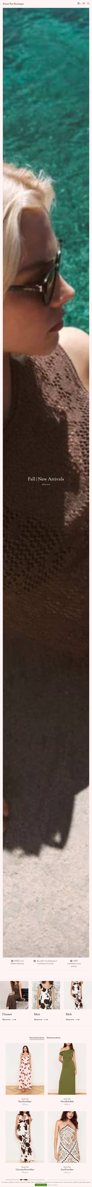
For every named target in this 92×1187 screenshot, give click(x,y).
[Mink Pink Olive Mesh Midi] (67, 1069)
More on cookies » (53, 1185)
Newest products (53, 1038)
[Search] (84, 4)
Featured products (37, 1038)
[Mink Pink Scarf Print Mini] (67, 1137)
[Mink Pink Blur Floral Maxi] (25, 1069)
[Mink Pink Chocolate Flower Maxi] (25, 1137)
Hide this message (41, 1185)
